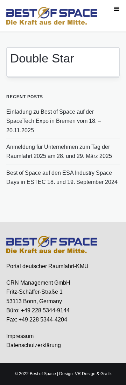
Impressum (20, 336)
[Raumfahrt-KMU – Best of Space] (51, 15)
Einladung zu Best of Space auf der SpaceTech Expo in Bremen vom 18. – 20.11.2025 (53, 121)
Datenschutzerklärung (33, 345)
